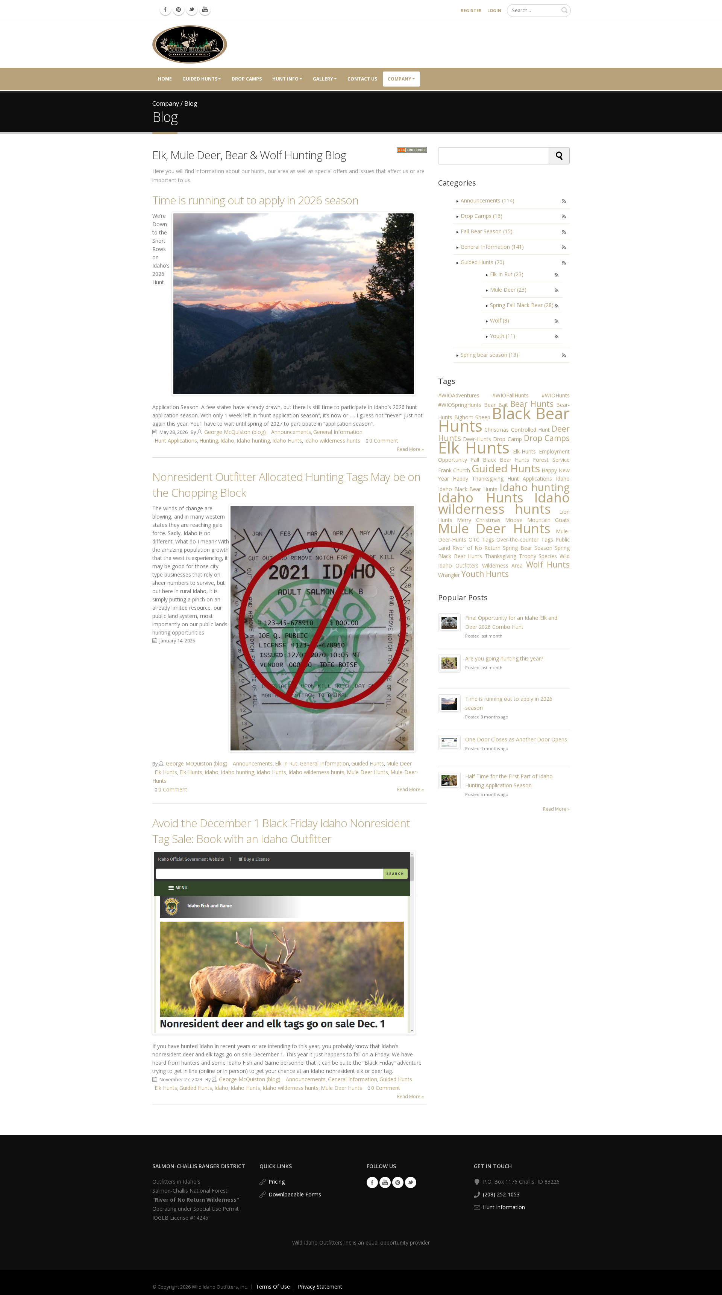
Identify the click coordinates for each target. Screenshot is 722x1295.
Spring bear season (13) (489, 354)
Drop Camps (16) (481, 215)
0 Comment (383, 440)
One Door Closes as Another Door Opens (516, 739)
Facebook (372, 1182)
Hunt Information (504, 1207)
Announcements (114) (487, 200)
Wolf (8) (499, 320)
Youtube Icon (205, 9)
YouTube (385, 1182)
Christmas (496, 429)
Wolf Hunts (548, 564)
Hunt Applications (176, 440)
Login (494, 10)
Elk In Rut (286, 763)
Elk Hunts (166, 772)
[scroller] (709, 1286)
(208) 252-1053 (501, 1194)
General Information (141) (492, 246)
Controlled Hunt (530, 429)
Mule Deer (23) (508, 289)
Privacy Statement (320, 1286)
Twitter (410, 1182)
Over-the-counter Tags (524, 539)
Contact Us (362, 79)
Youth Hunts (485, 574)
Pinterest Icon (178, 9)
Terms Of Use (273, 1286)
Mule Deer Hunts (367, 772)
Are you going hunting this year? (504, 658)
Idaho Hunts (287, 440)
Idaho (227, 440)
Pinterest (397, 1182)
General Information (338, 431)
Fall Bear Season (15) (487, 231)
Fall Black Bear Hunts (500, 459)
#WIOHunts (556, 395)
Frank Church (454, 470)
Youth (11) (502, 335)
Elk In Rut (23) (506, 274)
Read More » (410, 449)
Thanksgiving (500, 556)
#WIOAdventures (458, 395)
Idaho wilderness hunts (332, 440)
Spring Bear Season (527, 547)
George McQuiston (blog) (235, 431)
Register (471, 10)
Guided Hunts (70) (482, 262)
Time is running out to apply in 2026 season (255, 200)
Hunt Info (285, 79)
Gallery (323, 79)
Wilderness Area (502, 565)
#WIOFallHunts (510, 395)
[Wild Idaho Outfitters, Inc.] (189, 44)
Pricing (276, 1181)
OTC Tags (481, 539)
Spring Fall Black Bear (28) (522, 305)
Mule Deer (399, 763)
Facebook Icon (165, 9)
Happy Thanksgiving (478, 478)
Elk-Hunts (190, 772)
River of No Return (476, 547)
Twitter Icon (191, 9)
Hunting (208, 440)
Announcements (291, 431)
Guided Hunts (199, 79)
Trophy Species (538, 556)
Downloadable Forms (294, 1194)
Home (165, 79)
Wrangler (449, 574)
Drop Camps (247, 79)
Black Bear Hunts (504, 419)
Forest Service (551, 459)
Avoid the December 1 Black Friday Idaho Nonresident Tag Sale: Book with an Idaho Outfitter (281, 830)
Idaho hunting (253, 440)
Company (399, 79)
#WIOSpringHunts (459, 404)
